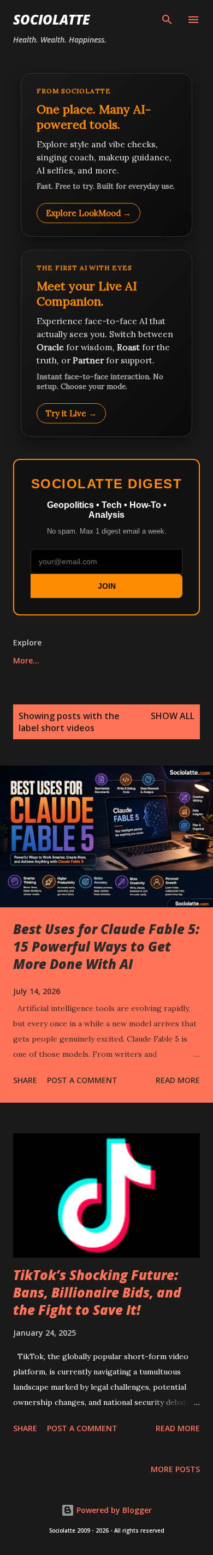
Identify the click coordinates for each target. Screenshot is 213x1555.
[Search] (167, 19)
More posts (175, 1469)
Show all (172, 716)
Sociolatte (51, 19)
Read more (178, 1080)
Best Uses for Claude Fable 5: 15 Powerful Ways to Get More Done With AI (106, 946)
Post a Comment (82, 1080)
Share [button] (25, 1080)
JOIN (107, 586)
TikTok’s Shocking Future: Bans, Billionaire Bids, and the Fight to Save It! (97, 1292)
